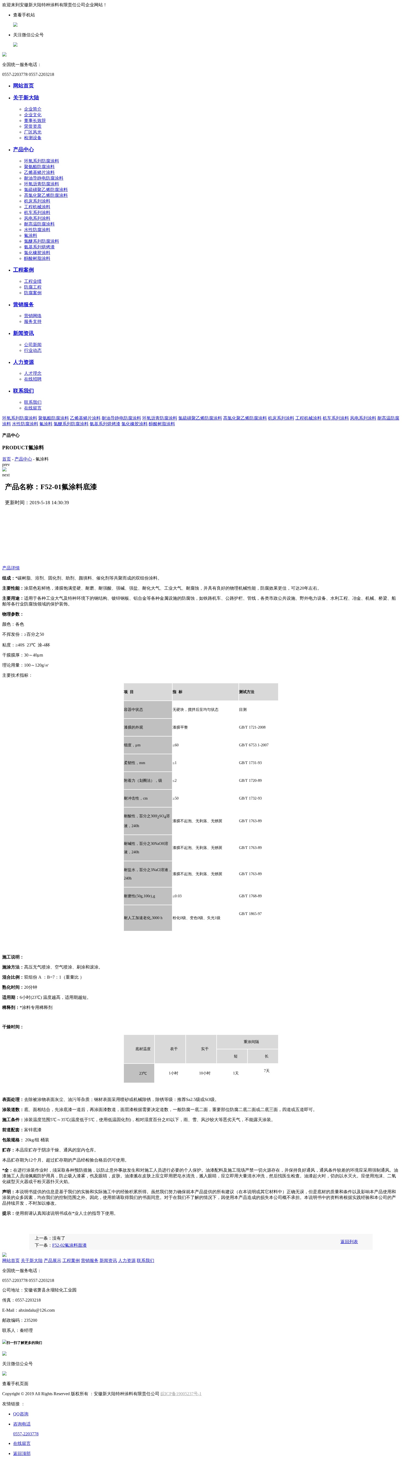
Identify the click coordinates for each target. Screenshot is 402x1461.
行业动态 (33, 350)
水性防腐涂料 (37, 229)
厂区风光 (33, 132)
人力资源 (23, 362)
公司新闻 (33, 344)
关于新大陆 (26, 97)
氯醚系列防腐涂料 (41, 241)
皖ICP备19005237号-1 (181, 1393)
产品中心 (23, 149)
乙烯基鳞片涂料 (39, 172)
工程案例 (23, 270)
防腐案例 (33, 292)
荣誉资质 (33, 126)
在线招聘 (33, 379)
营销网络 (33, 315)
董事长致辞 (35, 120)
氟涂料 (30, 235)
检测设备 (33, 137)
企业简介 (33, 109)
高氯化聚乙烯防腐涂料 (46, 195)
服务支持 (33, 321)
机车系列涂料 (37, 212)
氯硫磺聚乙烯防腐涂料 (46, 189)
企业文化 (33, 114)
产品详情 (11, 568)
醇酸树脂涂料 (37, 258)
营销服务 (23, 304)
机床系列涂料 (37, 201)
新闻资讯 (23, 333)
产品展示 (52, 1260)
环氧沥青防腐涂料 (41, 184)
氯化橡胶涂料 (37, 252)
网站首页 (23, 85)
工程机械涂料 (37, 206)
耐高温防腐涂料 (39, 224)
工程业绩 (33, 281)
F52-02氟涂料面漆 (69, 1245)
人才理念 (33, 373)
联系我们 (23, 391)
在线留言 (33, 408)
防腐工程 (33, 287)
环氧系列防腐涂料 (41, 161)
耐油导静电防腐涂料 (43, 178)
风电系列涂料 (37, 218)
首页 (6, 459)
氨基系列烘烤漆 (39, 247)
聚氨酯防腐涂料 (39, 166)
